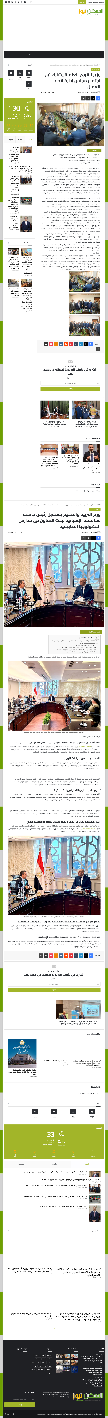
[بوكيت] (51, 344)
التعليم (42, 1355)
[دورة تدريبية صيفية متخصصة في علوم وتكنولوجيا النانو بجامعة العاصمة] (59, 1363)
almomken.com (71, 1414)
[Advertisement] (54, 35)
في (45, 1366)
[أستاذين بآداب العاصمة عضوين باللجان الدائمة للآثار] (74, 1369)
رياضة (43, 1362)
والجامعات (48, 1369)
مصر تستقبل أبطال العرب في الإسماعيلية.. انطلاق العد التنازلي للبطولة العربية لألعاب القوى (13, 204)
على (38, 1362)
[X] (93, 98)
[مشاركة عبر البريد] (88, 98)
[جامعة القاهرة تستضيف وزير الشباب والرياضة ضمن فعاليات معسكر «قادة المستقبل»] (13, 251)
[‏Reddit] (66, 344)
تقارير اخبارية (89, 65)
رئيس (49, 1362)
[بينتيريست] (71, 344)
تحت (44, 1359)
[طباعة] (83, 98)
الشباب (36, 1355)
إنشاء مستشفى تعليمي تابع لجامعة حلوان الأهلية (13, 292)
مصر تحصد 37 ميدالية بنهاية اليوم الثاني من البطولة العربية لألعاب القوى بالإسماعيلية (20, 168)
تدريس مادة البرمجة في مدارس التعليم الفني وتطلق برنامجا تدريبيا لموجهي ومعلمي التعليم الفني (27, 265)
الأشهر (30, 139)
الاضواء (49, 1355)
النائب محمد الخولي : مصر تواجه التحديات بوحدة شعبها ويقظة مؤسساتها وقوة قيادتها (91, 467)
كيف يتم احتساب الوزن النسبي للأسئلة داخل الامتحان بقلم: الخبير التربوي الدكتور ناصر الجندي (13, 154)
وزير (50, 1373)
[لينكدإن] (81, 344)
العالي (49, 1359)
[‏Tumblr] (76, 344)
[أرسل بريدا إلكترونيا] (91, 92)
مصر (40, 1366)
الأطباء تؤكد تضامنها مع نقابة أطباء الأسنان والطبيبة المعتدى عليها (14, 222)
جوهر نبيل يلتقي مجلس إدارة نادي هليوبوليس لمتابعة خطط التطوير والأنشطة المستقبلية (14, 184)
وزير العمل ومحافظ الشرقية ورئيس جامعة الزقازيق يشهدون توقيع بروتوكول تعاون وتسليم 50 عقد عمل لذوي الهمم (49, 461)
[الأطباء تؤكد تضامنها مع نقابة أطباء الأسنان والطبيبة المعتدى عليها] (26, 224)
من (35, 1366)
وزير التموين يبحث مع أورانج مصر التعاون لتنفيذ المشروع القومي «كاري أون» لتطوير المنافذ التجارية (70, 459)
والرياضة (40, 1369)
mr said (94, 92)
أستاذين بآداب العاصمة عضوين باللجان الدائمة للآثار (63, 2)
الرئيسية (96, 65)
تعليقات (10, 139)
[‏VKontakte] (61, 344)
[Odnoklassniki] (56, 344)
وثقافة (33, 1369)
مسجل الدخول (88, 491)
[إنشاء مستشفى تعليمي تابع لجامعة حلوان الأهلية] (13, 283)
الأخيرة (20, 139)
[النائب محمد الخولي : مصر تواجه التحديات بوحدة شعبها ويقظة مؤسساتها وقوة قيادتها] (92, 453)
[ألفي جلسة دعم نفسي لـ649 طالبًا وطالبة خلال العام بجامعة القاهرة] (66, 1368)
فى (50, 1366)
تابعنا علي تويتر (21, 1348)
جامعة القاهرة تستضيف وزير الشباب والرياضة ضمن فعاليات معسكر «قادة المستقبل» (13, 263)
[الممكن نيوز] (91, 12)
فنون (32, 1362)
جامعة (38, 1359)
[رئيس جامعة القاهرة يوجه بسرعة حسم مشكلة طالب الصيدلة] (59, 1369)
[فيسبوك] (98, 98)
